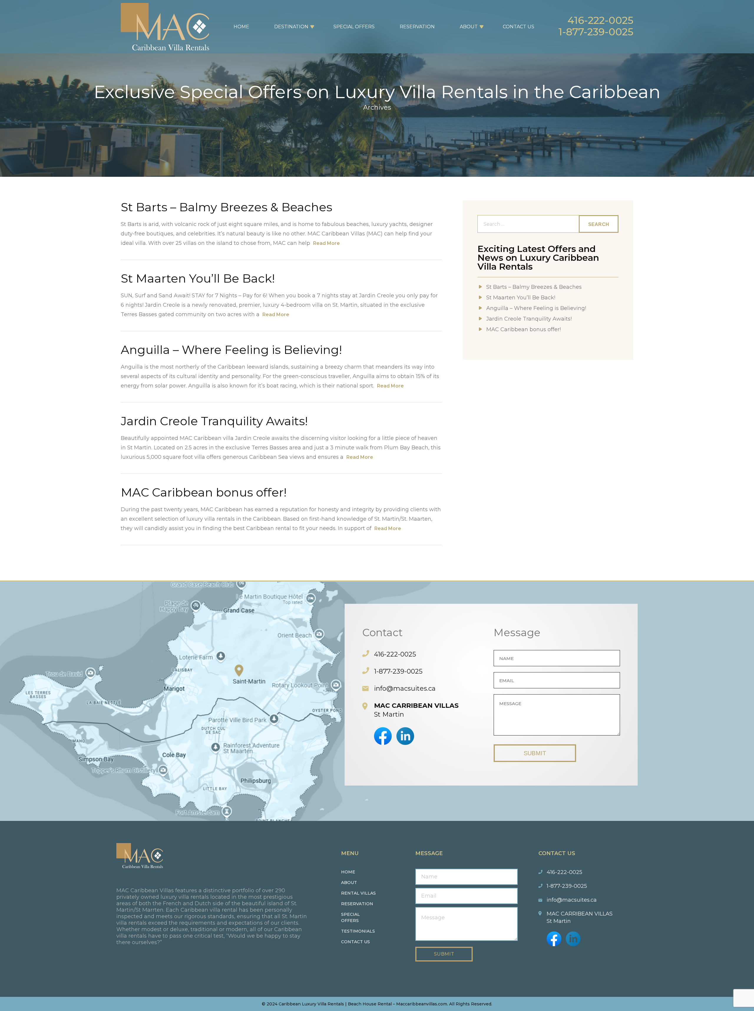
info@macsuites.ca (405, 688)
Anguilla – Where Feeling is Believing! (231, 349)
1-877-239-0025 (595, 32)
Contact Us (518, 26)
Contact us (355, 941)
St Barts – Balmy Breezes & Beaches (226, 207)
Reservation (417, 26)
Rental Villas (358, 893)
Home (241, 26)
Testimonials (358, 931)
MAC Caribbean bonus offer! (204, 492)
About (469, 26)
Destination (291, 26)
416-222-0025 (600, 20)
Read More (326, 243)
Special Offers (354, 26)
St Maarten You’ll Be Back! (198, 278)
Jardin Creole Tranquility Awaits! (214, 421)
